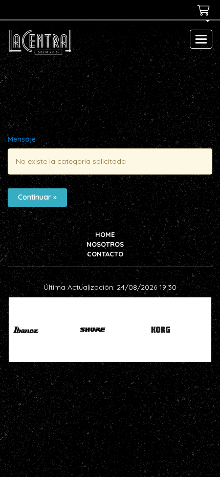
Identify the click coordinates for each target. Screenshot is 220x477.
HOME (105, 234)
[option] (38, 329)
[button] (203, 24)
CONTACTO (105, 254)
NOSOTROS (105, 244)
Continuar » (37, 197)
